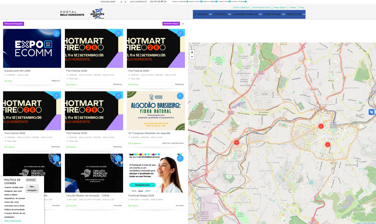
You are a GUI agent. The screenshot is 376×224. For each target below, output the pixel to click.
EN (151, 2)
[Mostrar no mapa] (56, 33)
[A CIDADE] (210, 14)
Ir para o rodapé (209, 1)
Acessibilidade (108, 2)
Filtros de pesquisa (13, 23)
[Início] (82, 9)
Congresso (136, 143)
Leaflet (358, 223)
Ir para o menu (195, 1)
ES (165, 2)
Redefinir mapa (171, 23)
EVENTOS (220, 14)
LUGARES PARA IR (245, 14)
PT (162, 2)
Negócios (56, 81)
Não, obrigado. (32, 188)
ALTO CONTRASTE (138, 2)
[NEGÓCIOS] (304, 14)
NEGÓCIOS (293, 14)
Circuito (73, 206)
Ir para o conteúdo (180, 1)
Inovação (56, 205)
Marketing (117, 84)
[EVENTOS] (229, 14)
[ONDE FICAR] (283, 14)
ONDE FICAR (272, 14)
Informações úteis (261, 8)
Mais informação (12, 221)
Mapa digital (280, 8)
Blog (301, 8)
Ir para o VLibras (238, 1)
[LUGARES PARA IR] (260, 14)
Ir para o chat (223, 1)
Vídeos (292, 8)
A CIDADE (201, 14)
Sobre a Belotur (241, 8)
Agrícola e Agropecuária (173, 143)
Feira (10, 81)
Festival (73, 85)
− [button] (192, 57)
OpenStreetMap (369, 223)
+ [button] (192, 52)
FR (155, 2)
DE (158, 2)
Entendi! (31, 180)
